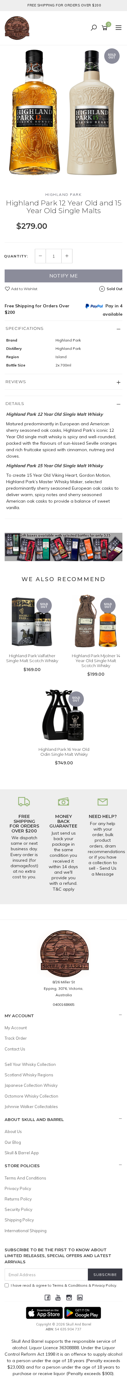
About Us (13, 1131)
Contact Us (15, 1048)
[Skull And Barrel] (18, 27)
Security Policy (18, 1209)
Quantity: (16, 256)
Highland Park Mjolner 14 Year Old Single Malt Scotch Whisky (96, 660)
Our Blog (13, 1142)
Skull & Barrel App (22, 1152)
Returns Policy (18, 1198)
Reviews (16, 381)
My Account (16, 1027)
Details (15, 403)
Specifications (25, 328)
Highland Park (63, 194)
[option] (63, 113)
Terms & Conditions (70, 1285)
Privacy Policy (18, 1188)
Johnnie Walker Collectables (31, 1106)
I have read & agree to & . (64, 1285)
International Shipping (26, 1230)
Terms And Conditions (25, 1178)
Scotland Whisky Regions (29, 1074)
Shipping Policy (19, 1219)
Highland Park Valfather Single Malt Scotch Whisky (32, 658)
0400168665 (63, 1004)
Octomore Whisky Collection (31, 1096)
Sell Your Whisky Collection (30, 1064)
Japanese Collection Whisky (31, 1085)
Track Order (16, 1038)
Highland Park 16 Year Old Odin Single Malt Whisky (64, 752)
